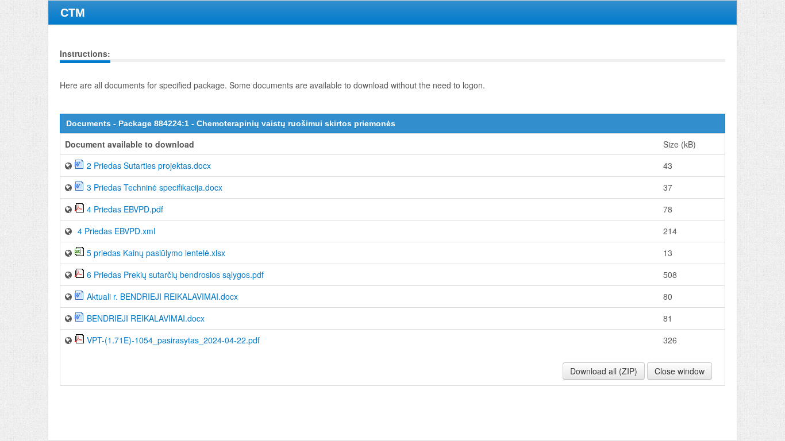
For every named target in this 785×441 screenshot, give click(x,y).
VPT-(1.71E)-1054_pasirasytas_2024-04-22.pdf (173, 340)
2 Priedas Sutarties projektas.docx (149, 165)
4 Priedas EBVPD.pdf (125, 209)
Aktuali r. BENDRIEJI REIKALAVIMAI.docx (162, 296)
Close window (680, 371)
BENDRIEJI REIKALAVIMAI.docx (146, 318)
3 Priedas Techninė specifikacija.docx (154, 187)
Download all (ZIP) (603, 371)
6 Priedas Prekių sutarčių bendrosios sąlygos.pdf (175, 274)
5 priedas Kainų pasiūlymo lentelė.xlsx (156, 252)
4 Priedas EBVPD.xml (116, 231)
